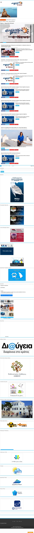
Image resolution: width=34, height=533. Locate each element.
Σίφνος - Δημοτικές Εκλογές (12, 47)
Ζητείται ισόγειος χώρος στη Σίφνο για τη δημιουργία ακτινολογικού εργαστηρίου (17, 264)
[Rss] (13, 521)
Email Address (3, 287)
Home (1, 21)
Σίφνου (17, 47)
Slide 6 (18, 42)
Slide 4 (12, 42)
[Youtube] (21, 521)
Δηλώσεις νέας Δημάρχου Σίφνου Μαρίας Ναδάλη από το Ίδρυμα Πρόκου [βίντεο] (14, 127)
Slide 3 (8, 42)
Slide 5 (15, 42)
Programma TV (2, 449)
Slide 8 (25, 42)
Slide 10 (32, 42)
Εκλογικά (4, 21)
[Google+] (14, 521)
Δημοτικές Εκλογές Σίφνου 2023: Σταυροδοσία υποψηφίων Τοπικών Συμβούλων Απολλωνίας (15, 100)
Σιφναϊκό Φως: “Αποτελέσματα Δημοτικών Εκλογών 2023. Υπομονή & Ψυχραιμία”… (14, 73)
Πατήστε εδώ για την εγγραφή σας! (6, 295)
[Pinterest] (19, 521)
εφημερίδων (9, 318)
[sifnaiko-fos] (17, 3)
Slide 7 (22, 42)
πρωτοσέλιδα (5, 318)
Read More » (17, 52)
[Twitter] (18, 521)
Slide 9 (28, 42)
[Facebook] (16, 521)
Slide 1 (2, 42)
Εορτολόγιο (6, 336)
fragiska (3, 47)
